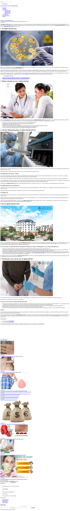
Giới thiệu (4, 8)
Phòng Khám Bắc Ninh (8, 26)
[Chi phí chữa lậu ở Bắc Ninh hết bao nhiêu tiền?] (9, 397)
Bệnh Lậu (11, 20)
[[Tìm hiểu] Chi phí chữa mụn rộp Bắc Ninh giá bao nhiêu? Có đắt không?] (16, 422)
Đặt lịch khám (13, 482)
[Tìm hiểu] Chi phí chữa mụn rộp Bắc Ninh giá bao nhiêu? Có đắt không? (13, 424)
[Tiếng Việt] (5, 3)
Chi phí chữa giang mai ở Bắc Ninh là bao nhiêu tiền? (9, 396)
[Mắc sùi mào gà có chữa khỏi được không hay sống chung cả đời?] (14, 437)
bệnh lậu (20, 67)
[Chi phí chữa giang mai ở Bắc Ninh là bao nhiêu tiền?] (10, 394)
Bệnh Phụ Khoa (7, 11)
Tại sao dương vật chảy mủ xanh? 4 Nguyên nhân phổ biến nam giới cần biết (13, 390)
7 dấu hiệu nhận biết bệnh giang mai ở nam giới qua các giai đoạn (11, 356)
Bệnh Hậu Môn (7, 12)
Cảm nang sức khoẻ (6, 15)
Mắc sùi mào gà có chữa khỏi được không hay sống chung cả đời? (11, 439)
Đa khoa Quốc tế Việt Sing (39, 252)
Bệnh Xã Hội (7, 13)
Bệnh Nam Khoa (8, 10)
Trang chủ (4, 7)
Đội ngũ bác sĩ (5, 14)
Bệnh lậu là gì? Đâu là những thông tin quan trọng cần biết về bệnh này (16, 78)
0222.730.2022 (11, 322)
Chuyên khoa (5, 9)
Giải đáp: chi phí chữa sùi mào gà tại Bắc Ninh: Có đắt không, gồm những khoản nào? (15, 393)
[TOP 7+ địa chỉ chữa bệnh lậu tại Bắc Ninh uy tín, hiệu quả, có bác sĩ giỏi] (7, 453)
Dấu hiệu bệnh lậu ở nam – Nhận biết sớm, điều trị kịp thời (10, 372)
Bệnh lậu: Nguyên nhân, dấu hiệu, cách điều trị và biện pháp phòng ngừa (16, 77)
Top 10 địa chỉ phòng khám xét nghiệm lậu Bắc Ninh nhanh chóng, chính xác (13, 479)
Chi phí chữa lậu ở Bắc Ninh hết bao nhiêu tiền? (8, 399)
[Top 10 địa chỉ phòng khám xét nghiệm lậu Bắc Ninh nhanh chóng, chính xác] (16, 477)
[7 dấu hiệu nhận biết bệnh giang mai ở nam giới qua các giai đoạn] (7, 354)
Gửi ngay (33, 507)
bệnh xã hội (6, 119)
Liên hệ (4, 16)
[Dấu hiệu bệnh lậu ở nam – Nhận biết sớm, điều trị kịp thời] (7, 370)
